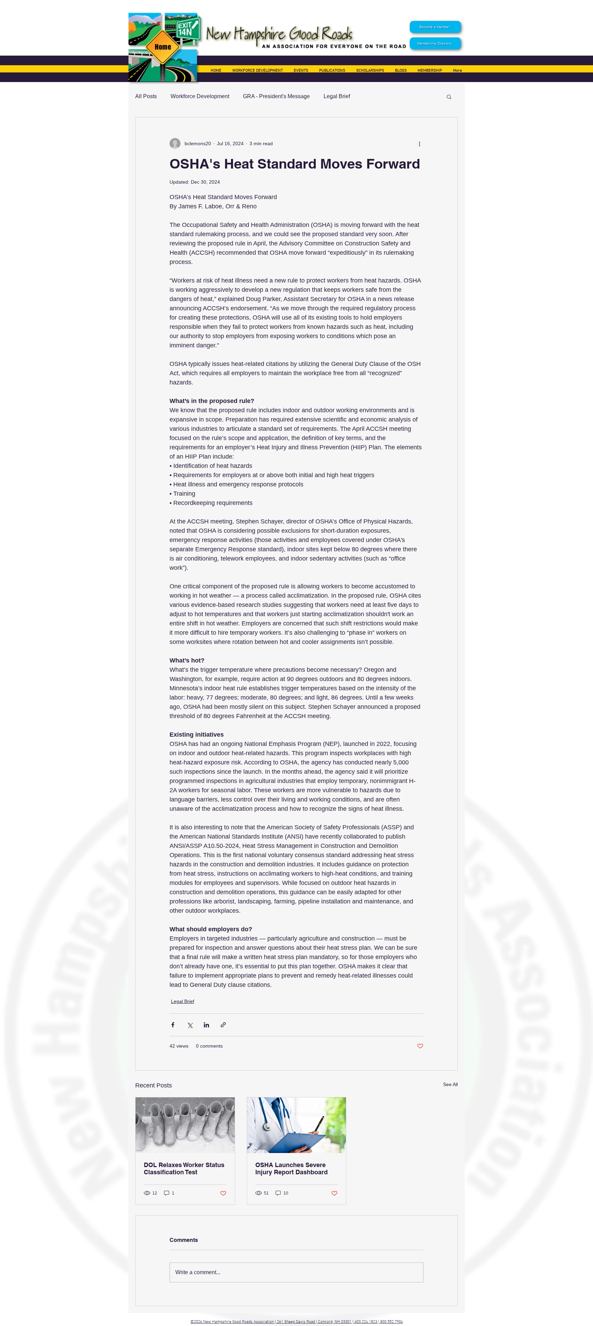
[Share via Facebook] (173, 1025)
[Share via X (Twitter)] (189, 1025)
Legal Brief (337, 96)
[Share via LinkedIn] (206, 1025)
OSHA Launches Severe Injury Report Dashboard (291, 1168)
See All (450, 1084)
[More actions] (419, 143)
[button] (449, 96)
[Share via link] (223, 1025)
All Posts (146, 96)
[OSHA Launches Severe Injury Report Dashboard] (296, 1125)
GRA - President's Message (276, 96)
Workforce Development (200, 96)
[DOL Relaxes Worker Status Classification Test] (185, 1125)
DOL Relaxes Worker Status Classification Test (184, 1168)
